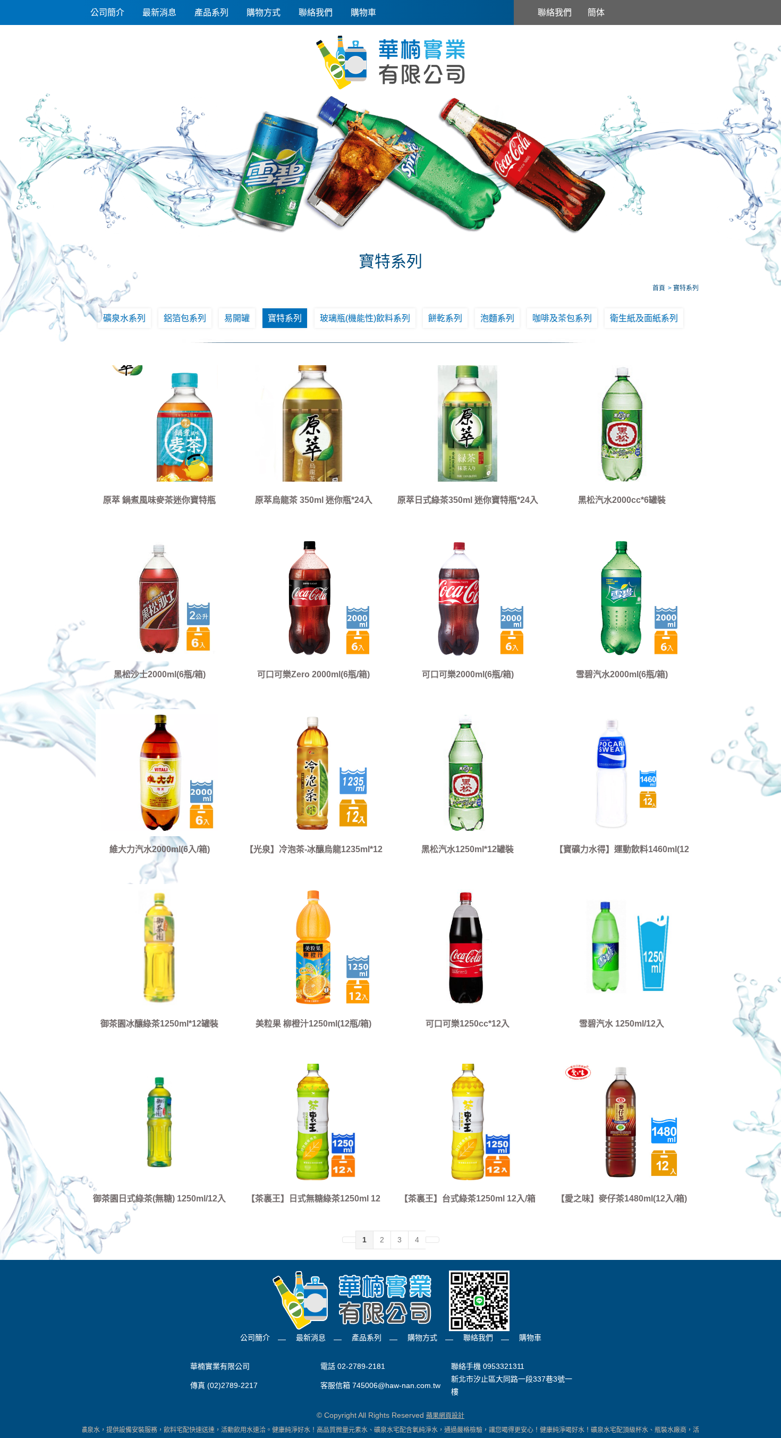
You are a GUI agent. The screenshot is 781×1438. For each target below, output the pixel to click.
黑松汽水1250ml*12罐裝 (467, 849)
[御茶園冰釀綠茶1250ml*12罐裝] (159, 947)
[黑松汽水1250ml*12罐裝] (467, 772)
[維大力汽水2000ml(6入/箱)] (159, 772)
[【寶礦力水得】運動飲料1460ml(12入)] (621, 772)
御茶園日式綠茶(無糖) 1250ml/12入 (159, 1198)
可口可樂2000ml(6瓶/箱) (468, 674)
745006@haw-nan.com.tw (396, 1385)
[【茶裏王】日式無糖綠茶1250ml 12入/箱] (313, 1122)
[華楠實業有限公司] (390, 61)
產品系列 (211, 12)
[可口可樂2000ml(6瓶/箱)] (467, 598)
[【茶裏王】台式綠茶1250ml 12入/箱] (467, 1122)
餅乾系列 (445, 318)
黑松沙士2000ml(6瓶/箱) (160, 674)
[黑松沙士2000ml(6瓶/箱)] (159, 598)
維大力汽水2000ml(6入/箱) (159, 849)
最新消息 (159, 12)
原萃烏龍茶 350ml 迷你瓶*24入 (313, 499)
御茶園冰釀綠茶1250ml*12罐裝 (159, 1023)
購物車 (363, 12)
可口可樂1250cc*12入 (468, 1023)
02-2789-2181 (361, 1366)
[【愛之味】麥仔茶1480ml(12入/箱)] (621, 1122)
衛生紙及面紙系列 (644, 318)
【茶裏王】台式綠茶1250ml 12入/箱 (468, 1198)
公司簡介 (107, 12)
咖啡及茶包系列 (562, 318)
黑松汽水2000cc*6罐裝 (622, 499)
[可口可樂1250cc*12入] (467, 947)
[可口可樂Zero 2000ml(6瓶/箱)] (313, 598)
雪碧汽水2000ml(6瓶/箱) (622, 674)
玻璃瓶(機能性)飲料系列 (365, 318)
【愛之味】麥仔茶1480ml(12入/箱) (621, 1198)
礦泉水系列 (124, 318)
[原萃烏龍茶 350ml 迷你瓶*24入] (313, 423)
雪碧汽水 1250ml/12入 (621, 1023)
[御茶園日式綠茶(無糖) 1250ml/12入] (159, 1122)
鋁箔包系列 (185, 318)
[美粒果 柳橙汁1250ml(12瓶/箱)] (313, 947)
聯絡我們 (316, 12)
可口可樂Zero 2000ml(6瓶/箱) (313, 674)
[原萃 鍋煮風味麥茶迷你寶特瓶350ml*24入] (159, 423)
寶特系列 (285, 318)
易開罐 (237, 318)
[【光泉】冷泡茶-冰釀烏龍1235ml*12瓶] (313, 772)
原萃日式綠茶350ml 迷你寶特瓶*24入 (467, 499)
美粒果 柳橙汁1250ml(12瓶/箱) (313, 1023)
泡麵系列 (497, 318)
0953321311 (503, 1366)
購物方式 (264, 12)
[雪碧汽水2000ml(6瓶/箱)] (621, 598)
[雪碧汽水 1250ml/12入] (621, 947)
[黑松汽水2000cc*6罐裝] (621, 423)
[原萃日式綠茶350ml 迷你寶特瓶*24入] (467, 423)
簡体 (596, 12)
